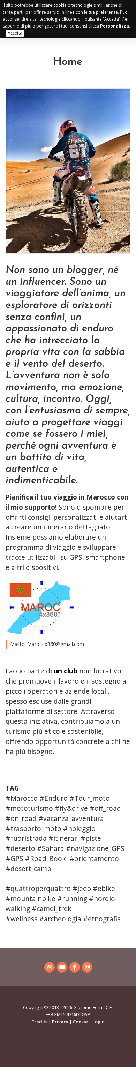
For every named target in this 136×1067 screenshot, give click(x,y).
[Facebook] (74, 967)
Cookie (80, 1022)
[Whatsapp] (49, 967)
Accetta (15, 33)
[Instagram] (87, 967)
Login (98, 1022)
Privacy (60, 1022)
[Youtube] (62, 967)
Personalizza (114, 26)
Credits (39, 1022)
